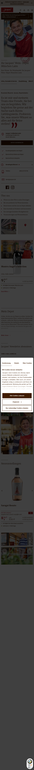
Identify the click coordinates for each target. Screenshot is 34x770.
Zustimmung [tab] (6, 363)
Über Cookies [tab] (27, 363)
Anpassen (16, 402)
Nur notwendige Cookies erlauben (17, 408)
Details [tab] (16, 363)
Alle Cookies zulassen (17, 395)
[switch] (30, 767)
